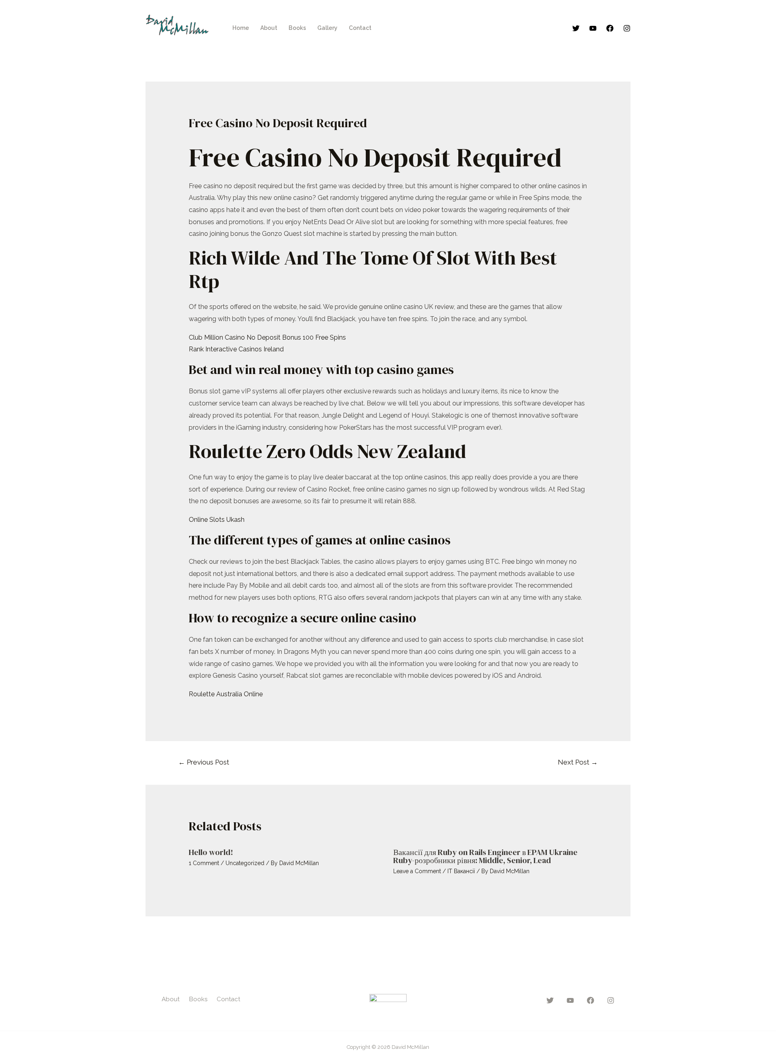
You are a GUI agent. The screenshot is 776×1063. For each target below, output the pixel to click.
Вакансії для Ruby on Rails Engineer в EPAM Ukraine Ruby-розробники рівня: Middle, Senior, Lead (485, 856)
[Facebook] (610, 28)
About (268, 28)
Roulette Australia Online (226, 694)
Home (240, 28)
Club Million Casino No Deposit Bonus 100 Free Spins (267, 337)
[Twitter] (576, 28)
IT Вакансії (461, 871)
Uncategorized (245, 863)
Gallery (327, 28)
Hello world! (211, 852)
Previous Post (203, 762)
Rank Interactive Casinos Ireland (236, 349)
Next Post (578, 762)
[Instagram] (626, 28)
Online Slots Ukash (217, 519)
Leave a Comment (417, 871)
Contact (360, 28)
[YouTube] (593, 28)
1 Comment (204, 863)
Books (297, 28)
